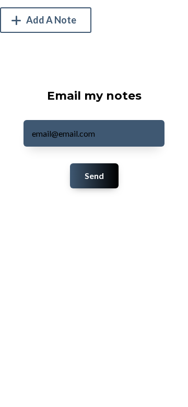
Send (94, 176)
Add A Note (50, 20)
